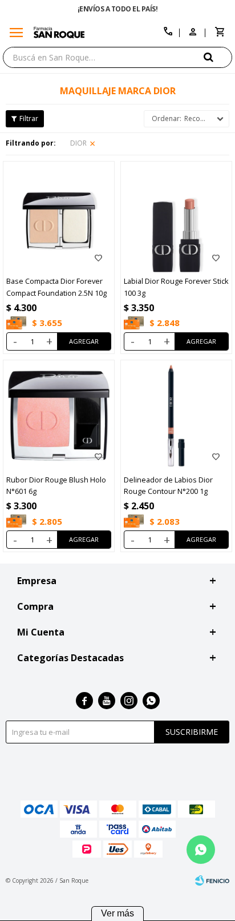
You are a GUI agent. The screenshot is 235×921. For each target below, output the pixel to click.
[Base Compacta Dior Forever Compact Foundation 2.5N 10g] (58, 217)
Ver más (117, 913)
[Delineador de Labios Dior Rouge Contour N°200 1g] (176, 415)
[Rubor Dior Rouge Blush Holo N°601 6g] (58, 415)
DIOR (78, 143)
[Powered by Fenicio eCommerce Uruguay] (212, 880)
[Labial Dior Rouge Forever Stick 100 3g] (176, 217)
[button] (218, 57)
